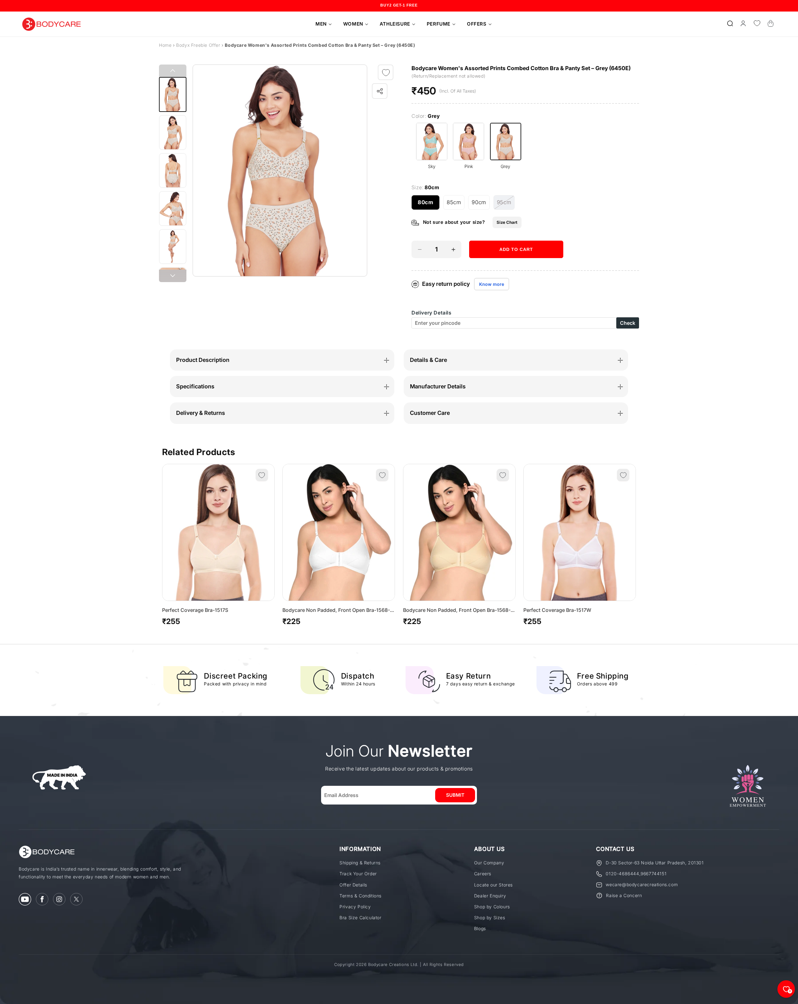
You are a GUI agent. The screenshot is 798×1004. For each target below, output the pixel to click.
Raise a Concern (624, 895)
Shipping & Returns (360, 862)
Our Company (489, 862)
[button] (321, 24)
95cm (506, 204)
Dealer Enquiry (490, 895)
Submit (455, 795)
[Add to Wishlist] (385, 72)
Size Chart (507, 222)
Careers (482, 873)
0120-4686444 (622, 873)
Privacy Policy (355, 906)
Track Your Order (358, 873)
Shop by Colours (492, 906)
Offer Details (353, 884)
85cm (455, 204)
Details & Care (428, 360)
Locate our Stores (493, 884)
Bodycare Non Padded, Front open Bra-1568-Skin (457, 610)
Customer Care (430, 413)
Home (165, 45)
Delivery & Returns (200, 413)
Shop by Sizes (489, 917)
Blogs (480, 928)
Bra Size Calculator (360, 917)
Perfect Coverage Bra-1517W (557, 610)
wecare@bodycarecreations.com (642, 884)
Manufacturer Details (438, 386)
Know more (491, 284)
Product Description (202, 360)
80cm (429, 204)
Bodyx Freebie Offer (199, 45)
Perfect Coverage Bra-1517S (195, 610)
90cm (480, 204)
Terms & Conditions (360, 895)
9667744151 (653, 873)
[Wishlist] (757, 23)
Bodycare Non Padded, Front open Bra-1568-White (336, 610)
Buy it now (516, 269)
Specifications (195, 386)
